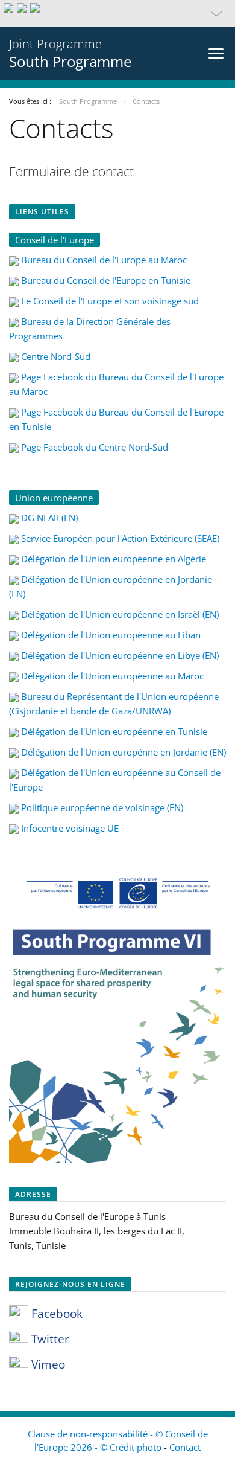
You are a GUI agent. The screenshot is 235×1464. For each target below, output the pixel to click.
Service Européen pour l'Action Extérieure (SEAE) (120, 538)
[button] (117, 13)
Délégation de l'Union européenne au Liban (111, 635)
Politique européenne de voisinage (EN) (102, 807)
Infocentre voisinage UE (70, 828)
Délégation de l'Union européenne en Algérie (113, 559)
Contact (185, 1447)
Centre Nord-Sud (55, 356)
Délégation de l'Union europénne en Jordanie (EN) (123, 752)
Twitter (48, 1339)
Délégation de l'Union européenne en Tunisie (114, 731)
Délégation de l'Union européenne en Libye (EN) (120, 655)
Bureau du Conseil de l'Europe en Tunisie (105, 280)
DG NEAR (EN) (49, 518)
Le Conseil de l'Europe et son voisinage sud (110, 301)
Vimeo (46, 1364)
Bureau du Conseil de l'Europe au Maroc (104, 260)
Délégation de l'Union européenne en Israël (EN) (120, 614)
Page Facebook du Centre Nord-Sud (94, 447)
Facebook (55, 1313)
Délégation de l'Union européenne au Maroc (112, 676)
